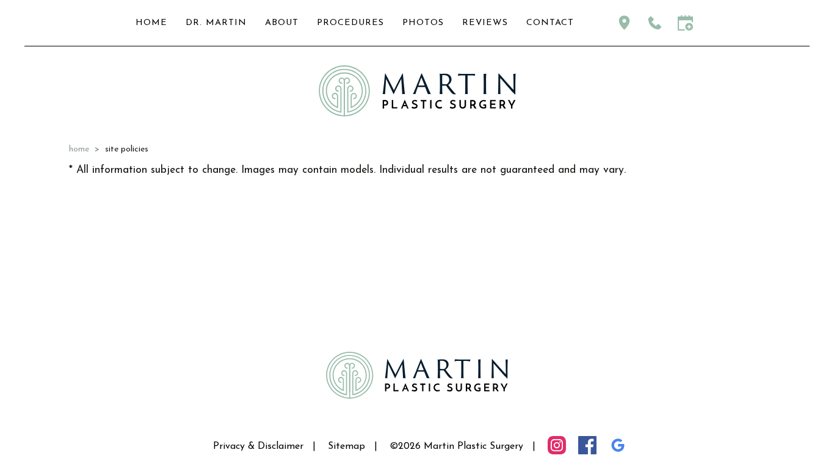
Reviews (485, 22)
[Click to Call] (654, 23)
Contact (550, 22)
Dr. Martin (216, 22)
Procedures (350, 22)
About (282, 22)
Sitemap (346, 446)
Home (151, 22)
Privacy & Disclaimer (258, 446)
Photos (423, 22)
